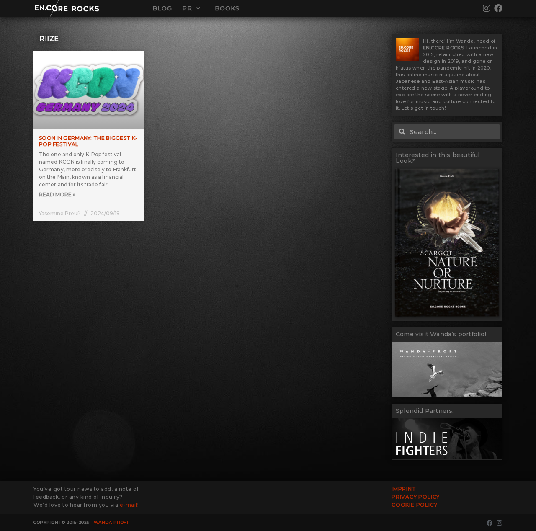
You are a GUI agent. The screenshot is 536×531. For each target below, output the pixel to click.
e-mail (128, 505)
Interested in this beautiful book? (438, 158)
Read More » (57, 194)
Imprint (404, 489)
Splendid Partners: (425, 411)
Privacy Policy (416, 497)
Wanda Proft (111, 522)
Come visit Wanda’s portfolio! (441, 334)
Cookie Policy (414, 505)
